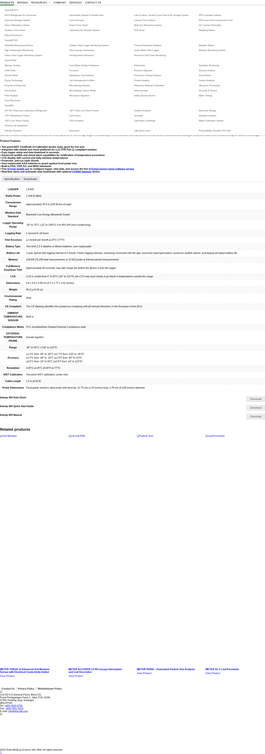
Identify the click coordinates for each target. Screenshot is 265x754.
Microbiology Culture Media (82, 90)
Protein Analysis (141, 80)
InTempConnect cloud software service (111, 169)
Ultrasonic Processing (209, 85)
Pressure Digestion (143, 70)
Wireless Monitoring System (212, 50)
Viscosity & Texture (208, 90)
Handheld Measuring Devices (19, 45)
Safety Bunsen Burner (144, 95)
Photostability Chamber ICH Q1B (214, 130)
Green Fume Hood (78, 25)
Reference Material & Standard (149, 85)
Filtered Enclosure (13, 35)
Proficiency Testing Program (147, 75)
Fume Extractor (76, 20)
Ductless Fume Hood (15, 30)
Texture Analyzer (207, 80)
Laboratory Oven (142, 130)
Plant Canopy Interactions (81, 50)
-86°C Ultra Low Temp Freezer (84, 110)
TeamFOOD (10, 60)
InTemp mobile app (18, 169)
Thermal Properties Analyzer (148, 45)
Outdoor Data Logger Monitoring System (89, 45)
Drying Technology (14, 80)
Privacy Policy (26, 688)
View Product (7, 676)
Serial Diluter (205, 75)
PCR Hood (139, 30)
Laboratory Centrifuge (144, 120)
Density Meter (11, 75)
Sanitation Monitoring (209, 65)
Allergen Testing (12, 65)
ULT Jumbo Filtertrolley (210, 25)
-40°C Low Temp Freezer (17, 120)
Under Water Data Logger (146, 50)
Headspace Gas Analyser (81, 75)
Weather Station (206, 45)
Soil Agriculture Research (81, 55)
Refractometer (141, 90)
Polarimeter (139, 65)
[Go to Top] (1, 752)
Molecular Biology (207, 110)
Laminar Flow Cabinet (144, 20)
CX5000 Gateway (82, 171)
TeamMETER (11, 40)
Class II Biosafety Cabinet (17, 25)
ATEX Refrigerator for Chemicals (20, 15)
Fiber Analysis (11, 95)
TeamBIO (9, 105)
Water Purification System (211, 120)
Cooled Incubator (142, 110)
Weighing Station (207, 30)
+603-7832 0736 (13, 705)
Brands (22, 2)
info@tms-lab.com (18, 711)
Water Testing (205, 95)
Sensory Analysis (207, 70)
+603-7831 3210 (14, 708)
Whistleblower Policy (50, 688)
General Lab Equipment (16, 125)
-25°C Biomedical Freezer (17, 115)
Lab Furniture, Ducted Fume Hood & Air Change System (161, 15)
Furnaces (74, 70)
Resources (39, 2)
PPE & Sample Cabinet (210, 15)
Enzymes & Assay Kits (15, 85)
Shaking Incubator (207, 115)
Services (75, 2)
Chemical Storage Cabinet (17, 20)
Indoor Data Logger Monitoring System (23, 55)
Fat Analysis (10, 90)
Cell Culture (75, 115)
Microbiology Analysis (79, 85)
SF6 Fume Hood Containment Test (215, 20)
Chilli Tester (10, 70)
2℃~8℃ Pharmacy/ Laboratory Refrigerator (26, 110)
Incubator (138, 115)
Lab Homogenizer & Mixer (82, 80)
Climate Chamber (13, 130)
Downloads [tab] (30, 179)
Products (7, 2)
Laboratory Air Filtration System (84, 30)
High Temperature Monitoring (19, 50)
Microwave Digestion (79, 95)
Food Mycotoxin (12, 100)
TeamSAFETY (11, 10)
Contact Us (93, 2)
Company (60, 2)
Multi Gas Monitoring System (148, 25)
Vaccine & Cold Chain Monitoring (150, 55)
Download (255, 399)
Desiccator (74, 130)
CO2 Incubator (76, 120)
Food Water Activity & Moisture (84, 65)
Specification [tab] (11, 179)
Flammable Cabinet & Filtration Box (86, 15)
